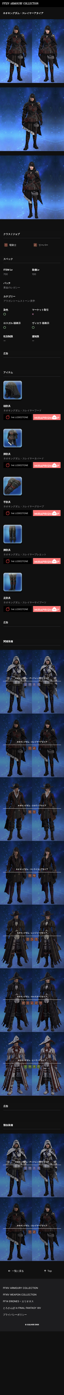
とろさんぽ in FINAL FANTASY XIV (22, 1307)
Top (49, 1270)
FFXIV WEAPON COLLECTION (19, 1294)
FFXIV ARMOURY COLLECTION (20, 3)
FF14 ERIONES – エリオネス (18, 1301)
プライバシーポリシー (15, 1314)
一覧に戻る (18, 1270)
